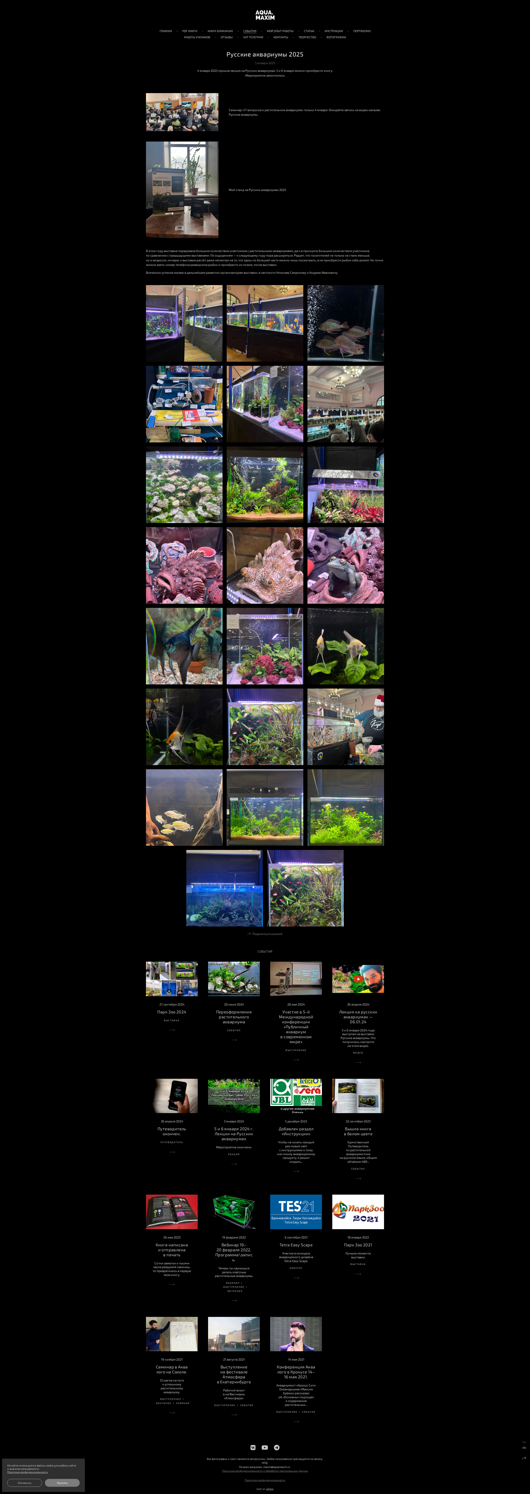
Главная (166, 31)
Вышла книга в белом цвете (358, 1131)
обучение (235, 1291)
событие (234, 1030)
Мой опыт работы (280, 31)
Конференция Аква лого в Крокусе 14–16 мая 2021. (296, 1371)
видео (358, 1052)
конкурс (296, 1268)
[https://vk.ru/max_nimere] (253, 1447)
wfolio (269, 1488)
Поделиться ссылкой (267, 934)
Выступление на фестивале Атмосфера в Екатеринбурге (234, 1374)
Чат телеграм (253, 37)
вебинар (233, 1283)
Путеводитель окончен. (172, 1131)
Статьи (309, 31)
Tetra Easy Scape (296, 1244)
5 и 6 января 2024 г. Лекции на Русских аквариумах (234, 1133)
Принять (62, 1482)
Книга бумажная (220, 31)
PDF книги (189, 31)
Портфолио (362, 31)
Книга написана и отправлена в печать (172, 1249)
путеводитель (171, 1142)
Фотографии (336, 37)
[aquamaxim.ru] (265, 15)
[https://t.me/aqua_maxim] (276, 1447)
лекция (234, 1154)
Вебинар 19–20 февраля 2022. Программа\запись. (234, 1252)
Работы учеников (197, 37)
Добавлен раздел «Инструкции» (296, 1131)
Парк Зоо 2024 (171, 1011)
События (250, 31)
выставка (171, 1020)
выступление (296, 1050)
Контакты (280, 37)
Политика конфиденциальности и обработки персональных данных (265, 1470)
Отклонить (24, 1482)
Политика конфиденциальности (265, 1480)
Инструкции (334, 31)
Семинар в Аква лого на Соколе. (172, 1369)
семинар (183, 1403)
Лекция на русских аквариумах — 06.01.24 (358, 1016)
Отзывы (227, 37)
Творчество (307, 37)
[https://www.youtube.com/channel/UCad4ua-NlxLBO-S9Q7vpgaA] (264, 1447)
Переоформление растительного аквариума (234, 1016)
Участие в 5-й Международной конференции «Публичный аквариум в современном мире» (296, 1026)
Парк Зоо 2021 (358, 1244)
